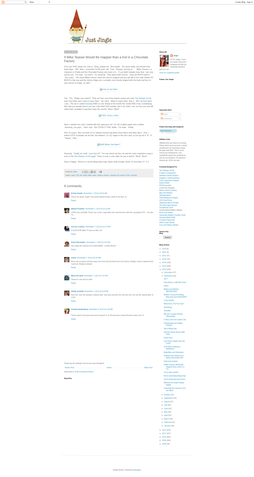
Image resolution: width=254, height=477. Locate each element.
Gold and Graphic (171, 361)
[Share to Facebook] (91, 171)
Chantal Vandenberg (79, 309)
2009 (164, 440)
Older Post (148, 368)
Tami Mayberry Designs (168, 198)
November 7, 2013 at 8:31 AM (95, 193)
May (166, 412)
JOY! (166, 279)
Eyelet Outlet (164, 183)
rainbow (100, 175)
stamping (113, 175)
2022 (164, 252)
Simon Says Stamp (166, 222)
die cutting (83, 175)
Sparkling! (168, 307)
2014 (164, 266)
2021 (164, 256)
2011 (164, 433)
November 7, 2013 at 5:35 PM (89, 258)
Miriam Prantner (78, 209)
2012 (164, 430)
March (166, 419)
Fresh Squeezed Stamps (169, 180)
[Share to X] (89, 171)
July (166, 405)
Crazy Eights (169, 300)
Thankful (167, 311)
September (168, 398)
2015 (164, 262)
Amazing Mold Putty (167, 217)
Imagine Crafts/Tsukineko (169, 178)
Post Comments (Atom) (84, 372)
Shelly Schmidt (77, 291)
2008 (164, 444)
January (167, 426)
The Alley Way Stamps (168, 205)
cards (73, 175)
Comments (167, 119)
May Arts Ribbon (165, 193)
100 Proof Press (165, 200)
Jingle (175, 56)
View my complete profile (169, 73)
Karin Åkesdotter (78, 242)
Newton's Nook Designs (168, 175)
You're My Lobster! (171, 372)
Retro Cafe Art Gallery (168, 190)
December (168, 272)
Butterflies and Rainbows (174, 352)
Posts (165, 114)
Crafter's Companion (167, 173)
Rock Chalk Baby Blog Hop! (175, 376)
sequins (106, 175)
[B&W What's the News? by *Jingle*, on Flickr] (108, 144)
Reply (73, 200)
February (168, 422)
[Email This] (83, 171)
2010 (164, 437)
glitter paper (92, 175)
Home (109, 368)
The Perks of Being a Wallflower (172, 348)
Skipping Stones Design (169, 203)
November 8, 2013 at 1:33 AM (101, 309)
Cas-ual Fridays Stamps (168, 225)
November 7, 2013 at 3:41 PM (98, 242)
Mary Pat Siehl (77, 276)
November (168, 276)
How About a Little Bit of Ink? (175, 282)
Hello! (166, 286)
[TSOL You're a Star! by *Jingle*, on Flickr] (108, 115)
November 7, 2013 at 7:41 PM (96, 276)
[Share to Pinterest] (94, 171)
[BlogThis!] (86, 171)
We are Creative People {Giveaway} (173, 315)
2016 (164, 259)
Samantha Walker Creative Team (172, 215)
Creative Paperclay (167, 220)
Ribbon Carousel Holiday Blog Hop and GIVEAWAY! (175, 296)
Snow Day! (168, 338)
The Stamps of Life (143, 98)
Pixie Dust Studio (166, 213)
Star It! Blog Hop (170, 329)
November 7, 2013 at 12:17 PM (98, 227)
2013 (164, 269)
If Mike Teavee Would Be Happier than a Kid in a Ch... (174, 367)
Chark (73, 258)
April (166, 415)
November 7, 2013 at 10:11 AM (98, 209)
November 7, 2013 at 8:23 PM (96, 291)
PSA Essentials (165, 185)
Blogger (138, 470)
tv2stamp (88, 104)
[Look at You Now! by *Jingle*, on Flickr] (108, 89)
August (167, 402)
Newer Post (69, 368)
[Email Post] (100, 172)
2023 (164, 249)
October (167, 395)
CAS (77, 175)
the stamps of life (123, 175)
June (166, 409)
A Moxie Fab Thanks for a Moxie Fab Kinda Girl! (174, 357)
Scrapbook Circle (166, 208)
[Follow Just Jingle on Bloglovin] (168, 133)
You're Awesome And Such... (175, 379)
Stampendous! (165, 195)
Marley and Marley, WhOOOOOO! (171, 290)
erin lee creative (78, 227)
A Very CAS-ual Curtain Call (175, 320)
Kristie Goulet (77, 193)
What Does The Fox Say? (174, 304)
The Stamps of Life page (84, 156)
